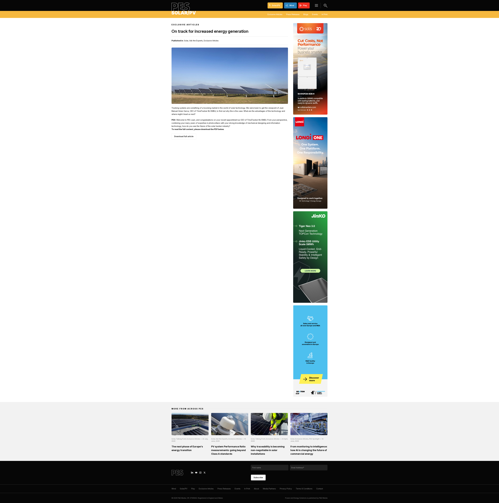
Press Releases (293, 14)
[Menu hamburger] (316, 5)
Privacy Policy (286, 489)
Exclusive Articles (275, 14)
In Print (324, 14)
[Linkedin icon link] (192, 472)
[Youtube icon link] (196, 473)
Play (305, 5)
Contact (319, 489)
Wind (291, 5)
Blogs (305, 14)
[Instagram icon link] (200, 472)
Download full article (183, 136)
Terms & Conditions (304, 489)
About (256, 489)
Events (315, 14)
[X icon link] (204, 473)
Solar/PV (276, 5)
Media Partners (269, 489)
